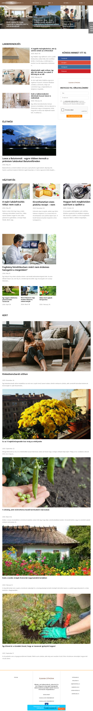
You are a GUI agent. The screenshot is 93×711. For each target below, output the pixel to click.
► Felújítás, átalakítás (38, 17)
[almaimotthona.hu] (11, 3)
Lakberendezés (11, 44)
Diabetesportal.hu (75, 683)
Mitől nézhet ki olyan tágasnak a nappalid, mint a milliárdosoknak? (17, 24)
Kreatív (19, 3)
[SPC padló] (16, 62)
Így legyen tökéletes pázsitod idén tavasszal (9, 299)
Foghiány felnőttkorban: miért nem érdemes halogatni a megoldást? (25, 268)
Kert (49, 3)
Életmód (66, 3)
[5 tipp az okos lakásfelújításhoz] (74, 17)
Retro (81, 3)
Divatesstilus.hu (75, 687)
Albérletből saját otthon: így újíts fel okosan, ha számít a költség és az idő (42, 72)
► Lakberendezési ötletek (11, 19)
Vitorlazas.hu (75, 677)
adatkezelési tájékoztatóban (71, 101)
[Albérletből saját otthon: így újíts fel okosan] (16, 84)
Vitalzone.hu (75, 680)
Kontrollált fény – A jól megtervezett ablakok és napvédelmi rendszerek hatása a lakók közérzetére (46, 23)
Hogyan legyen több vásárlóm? (46, 697)
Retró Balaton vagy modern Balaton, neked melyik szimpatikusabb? (28, 300)
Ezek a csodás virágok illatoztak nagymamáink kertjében (24, 578)
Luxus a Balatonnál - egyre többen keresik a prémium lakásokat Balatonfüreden (25, 160)
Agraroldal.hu (75, 693)
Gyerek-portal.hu (75, 690)
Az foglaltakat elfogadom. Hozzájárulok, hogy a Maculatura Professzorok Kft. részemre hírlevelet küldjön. (74, 103)
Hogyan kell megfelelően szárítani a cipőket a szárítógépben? (76, 204)
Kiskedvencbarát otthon (15, 374)
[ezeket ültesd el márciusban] (46, 507)
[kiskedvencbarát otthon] (46, 370)
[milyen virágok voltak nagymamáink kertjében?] (46, 575)
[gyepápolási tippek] (10, 295)
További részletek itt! (50, 708)
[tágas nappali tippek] (19, 17)
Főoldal (16, 677)
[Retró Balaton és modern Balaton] (29, 295)
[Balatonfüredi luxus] (29, 155)
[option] (19, 17)
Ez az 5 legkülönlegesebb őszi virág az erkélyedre (22, 441)
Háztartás (36, 3)
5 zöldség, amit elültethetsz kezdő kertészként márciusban (25, 510)
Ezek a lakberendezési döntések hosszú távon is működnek (41, 96)
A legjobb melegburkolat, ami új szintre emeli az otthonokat (43, 50)
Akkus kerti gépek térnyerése (45, 299)
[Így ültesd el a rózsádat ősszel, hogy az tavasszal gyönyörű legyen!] (46, 643)
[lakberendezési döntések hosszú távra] (16, 108)
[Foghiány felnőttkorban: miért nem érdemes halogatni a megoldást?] (29, 264)
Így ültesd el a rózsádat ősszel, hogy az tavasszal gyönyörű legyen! (28, 646)
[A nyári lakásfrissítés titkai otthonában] (16, 198)
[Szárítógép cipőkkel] (77, 198)
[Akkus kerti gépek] (47, 295)
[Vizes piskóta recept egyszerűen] (46, 198)
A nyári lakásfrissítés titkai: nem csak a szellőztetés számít (13, 204)
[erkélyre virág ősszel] (46, 438)
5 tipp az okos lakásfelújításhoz (69, 25)
